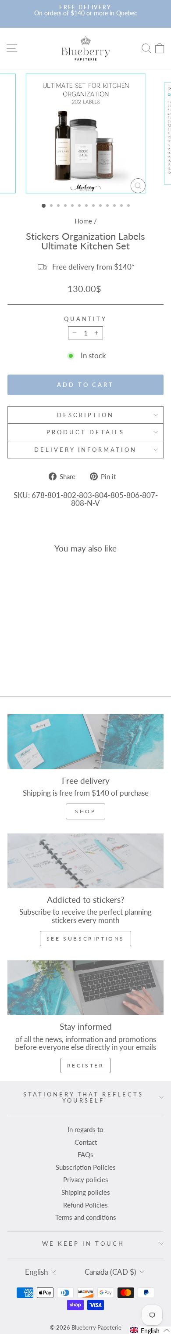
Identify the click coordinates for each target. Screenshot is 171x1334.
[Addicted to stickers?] (85, 860)
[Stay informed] (85, 987)
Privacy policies (85, 1179)
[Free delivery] (85, 741)
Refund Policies (85, 1205)
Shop (85, 811)
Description (85, 414)
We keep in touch (83, 1243)
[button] (150, 1330)
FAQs (85, 1154)
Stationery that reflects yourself (83, 1097)
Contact (86, 1142)
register (85, 1065)
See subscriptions (85, 938)
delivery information (85, 449)
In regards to (85, 1129)
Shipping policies (85, 1192)
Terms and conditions (85, 1217)
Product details (85, 432)
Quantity (85, 319)
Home (83, 221)
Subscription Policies (86, 1167)
